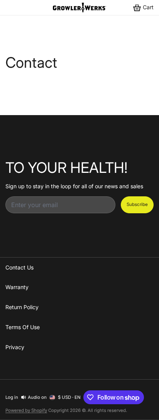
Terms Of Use (22, 327)
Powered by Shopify (26, 410)
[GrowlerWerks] (79, 7)
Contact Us (19, 267)
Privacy (14, 347)
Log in (11, 397)
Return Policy (22, 307)
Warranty (17, 287)
